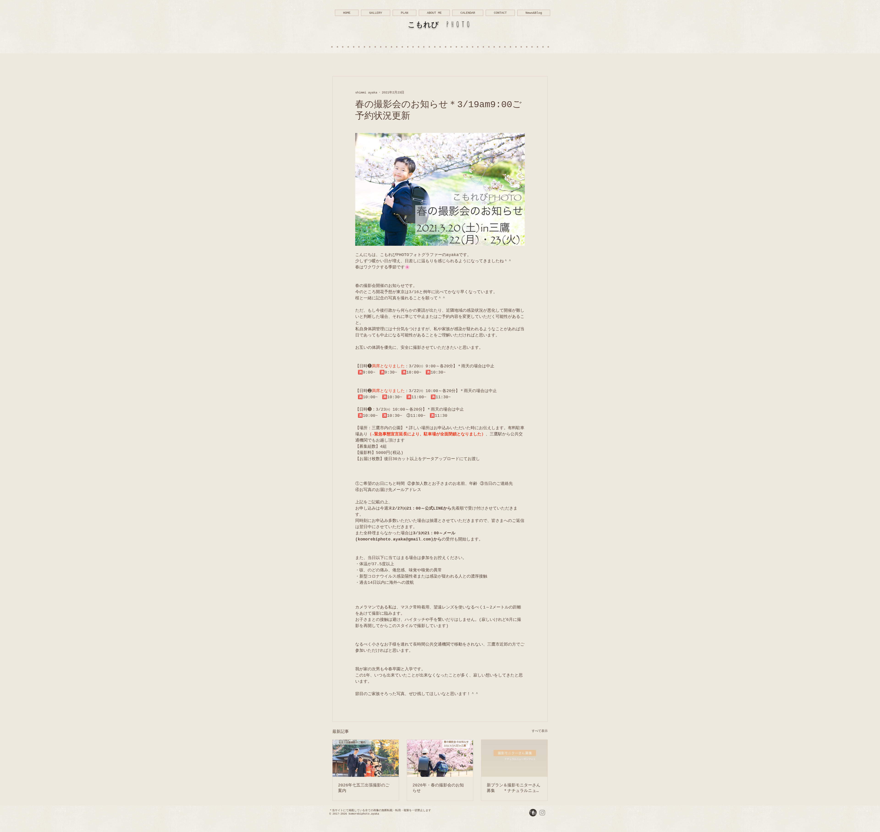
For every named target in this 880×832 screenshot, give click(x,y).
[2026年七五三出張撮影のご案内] (366, 758)
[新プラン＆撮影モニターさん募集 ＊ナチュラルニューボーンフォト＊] (514, 758)
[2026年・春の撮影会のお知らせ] (440, 758)
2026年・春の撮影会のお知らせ (438, 788)
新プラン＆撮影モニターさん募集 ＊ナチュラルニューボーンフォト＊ (513, 788)
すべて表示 (540, 731)
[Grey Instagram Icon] (542, 812)
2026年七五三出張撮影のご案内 (363, 788)
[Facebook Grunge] (533, 812)
